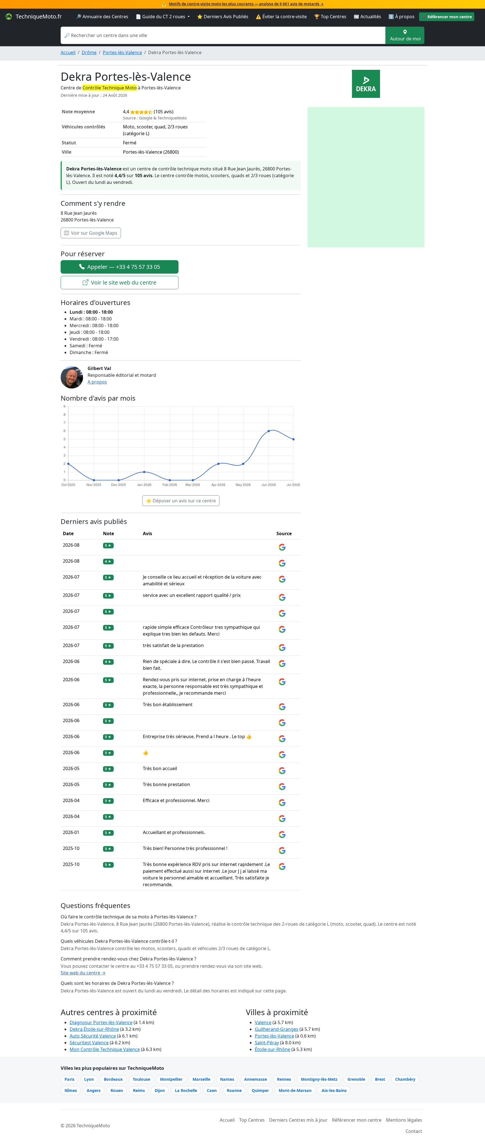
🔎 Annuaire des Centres (102, 16)
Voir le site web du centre (123, 282)
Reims (139, 1090)
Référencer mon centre (356, 1120)
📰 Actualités (367, 16)
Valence (263, 1022)
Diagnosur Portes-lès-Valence (101, 1022)
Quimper (260, 1090)
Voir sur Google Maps (93, 233)
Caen (212, 1090)
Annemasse (255, 1079)
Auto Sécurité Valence (93, 1036)
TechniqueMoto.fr (38, 16)
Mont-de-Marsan (295, 1090)
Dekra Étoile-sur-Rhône (94, 1029)
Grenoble (356, 1079)
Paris (69, 1079)
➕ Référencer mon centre (447, 16)
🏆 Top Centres (330, 16)
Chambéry (405, 1079)
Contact (414, 1131)
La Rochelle (186, 1090)
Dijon (160, 1090)
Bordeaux (113, 1079)
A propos (97, 382)
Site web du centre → (83, 973)
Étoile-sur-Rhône (272, 1049)
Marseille (201, 1079)
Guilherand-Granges (276, 1029)
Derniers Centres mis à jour (298, 1120)
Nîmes (71, 1090)
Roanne (234, 1090)
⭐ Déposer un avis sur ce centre (181, 501)
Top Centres (252, 1120)
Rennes (284, 1079)
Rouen (117, 1090)
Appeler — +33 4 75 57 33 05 (123, 267)
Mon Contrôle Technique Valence (105, 1049)
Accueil (68, 52)
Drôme (89, 52)
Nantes (227, 1079)
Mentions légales (404, 1120)
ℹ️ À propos (401, 16)
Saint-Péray (267, 1043)
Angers (93, 1090)
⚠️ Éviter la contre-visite (281, 16)
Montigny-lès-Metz (319, 1079)
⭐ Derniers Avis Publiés (222, 16)
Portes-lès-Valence (122, 52)
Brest (380, 1079)
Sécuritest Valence (89, 1043)
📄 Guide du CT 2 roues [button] (161, 16)
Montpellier (171, 1079)
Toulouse (141, 1079)
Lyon (89, 1079)
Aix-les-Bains (334, 1090)
